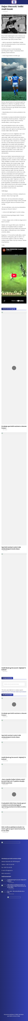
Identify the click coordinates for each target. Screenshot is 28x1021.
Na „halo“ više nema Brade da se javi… (15, 892)
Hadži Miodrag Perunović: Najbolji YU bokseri (13, 669)
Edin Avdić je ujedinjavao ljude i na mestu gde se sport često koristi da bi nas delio (13, 829)
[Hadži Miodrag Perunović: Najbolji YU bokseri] (14, 609)
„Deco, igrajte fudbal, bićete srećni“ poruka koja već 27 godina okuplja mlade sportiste (13, 781)
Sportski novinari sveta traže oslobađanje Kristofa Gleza (11, 548)
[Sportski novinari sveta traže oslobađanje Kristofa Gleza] (14, 489)
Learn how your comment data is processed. (13, 691)
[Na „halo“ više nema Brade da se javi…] (4, 892)
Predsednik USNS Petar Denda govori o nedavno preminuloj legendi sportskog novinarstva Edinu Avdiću (13, 805)
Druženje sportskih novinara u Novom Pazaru (14, 427)
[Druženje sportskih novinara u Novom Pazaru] (14, 368)
